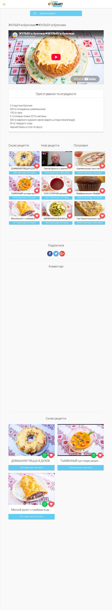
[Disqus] (56, 306)
